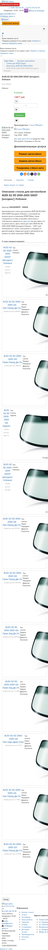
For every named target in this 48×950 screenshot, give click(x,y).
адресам (26, 221)
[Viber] (35, 174)
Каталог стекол (28, 912)
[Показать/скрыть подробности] (3, 33)
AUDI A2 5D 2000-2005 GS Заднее (6, 417)
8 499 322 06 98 (10, 911)
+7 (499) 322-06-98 (16, 7)
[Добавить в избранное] (16, 120)
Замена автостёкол (30, 160)
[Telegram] (28, 174)
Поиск (5, 19)
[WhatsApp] (38, 174)
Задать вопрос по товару (14, 185)
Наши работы (27, 919)
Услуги (24, 914)
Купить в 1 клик (6, 949)
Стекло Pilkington (36, 125)
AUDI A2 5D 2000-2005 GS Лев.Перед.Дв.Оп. (12, 304)
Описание (8, 180)
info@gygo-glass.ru (7, 16)
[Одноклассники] (25, 174)
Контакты (25, 936)
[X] (31, 174)
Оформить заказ (15, 43)
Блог (23, 939)
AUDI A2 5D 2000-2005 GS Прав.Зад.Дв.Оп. (11, 630)
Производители (28, 934)
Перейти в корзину (37, 50)
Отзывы (31, 180)
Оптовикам (26, 917)
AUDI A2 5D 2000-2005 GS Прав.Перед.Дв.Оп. (13, 359)
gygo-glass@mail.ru (8, 13)
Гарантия (20, 180)
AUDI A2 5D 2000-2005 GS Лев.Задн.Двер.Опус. (13, 738)
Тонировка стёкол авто (30, 168)
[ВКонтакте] (21, 174)
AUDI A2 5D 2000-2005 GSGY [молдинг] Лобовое (8, 255)
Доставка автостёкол (22, 138)
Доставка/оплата (25, 930)
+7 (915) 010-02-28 (32, 7)
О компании (26, 927)
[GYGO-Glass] (8, 1)
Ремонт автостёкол (30, 153)
